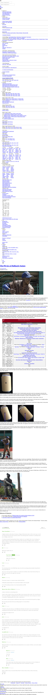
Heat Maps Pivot (5, 222)
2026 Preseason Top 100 (6, 217)
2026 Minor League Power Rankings (9, 187)
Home (11, 138)
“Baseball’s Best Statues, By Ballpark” (20, 516)
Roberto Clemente (32, 331)
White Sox (11, 152)
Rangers (16, 152)
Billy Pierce (32, 354)
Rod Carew (28, 359)
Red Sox (4, 151)
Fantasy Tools (4, 242)
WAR (3, 253)
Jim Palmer (28, 346)
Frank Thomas (16, 354)
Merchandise (4, 235)
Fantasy (18, 38)
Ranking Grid (8, 98)
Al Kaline (40, 357)
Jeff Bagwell (26, 363)
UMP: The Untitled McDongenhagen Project (30, 39)
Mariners (17, 151)
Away (13, 138)
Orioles (4, 149)
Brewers (10, 154)
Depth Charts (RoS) (6, 58)
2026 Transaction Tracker (7, 182)
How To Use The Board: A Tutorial (9, 196)
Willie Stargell (25, 331)
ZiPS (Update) (10, 55)
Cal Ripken (38, 346)
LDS (14, 127)
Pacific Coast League (17, 113)
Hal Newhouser (21, 357)
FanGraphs (4, 26)
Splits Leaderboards (6, 100)
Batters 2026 (4, 136)
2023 (8, 80)
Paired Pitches (5, 224)
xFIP (5, 249)
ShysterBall (22, 38)
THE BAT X (9, 47)
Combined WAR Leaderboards (8, 131)
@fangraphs (13, 682)
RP (7, 162)
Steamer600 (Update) (11, 51)
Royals (10, 149)
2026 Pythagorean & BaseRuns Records (9, 85)
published (14, 306)
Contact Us (18, 682)
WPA (11, 253)
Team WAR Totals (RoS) (7, 146)
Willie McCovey (23, 338)
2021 (13, 80)
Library (3, 230)
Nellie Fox (43, 354)
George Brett (24, 352)
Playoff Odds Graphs (14, 84)
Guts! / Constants (5, 231)
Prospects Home (5, 193)
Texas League (19, 114)
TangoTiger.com (3, 691)
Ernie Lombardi (29, 336)
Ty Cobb (32, 329)
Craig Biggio (32, 363)
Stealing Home (42, 39)
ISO (9, 247)
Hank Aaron (28, 329)
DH (18, 161)
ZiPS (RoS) (4, 55)
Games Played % (13, 67)
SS (10, 161)
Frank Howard (30, 324)
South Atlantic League (15, 115)
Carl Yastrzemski (28, 344)
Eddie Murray (32, 346)
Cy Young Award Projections (7, 69)
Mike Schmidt (20, 327)
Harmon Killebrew (39, 359)
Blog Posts (10, 22)
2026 (6, 93)
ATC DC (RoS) (5, 59)
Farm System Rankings (6, 197)
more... (17, 247)
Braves (4, 154)
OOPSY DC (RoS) (5, 61)
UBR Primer (7, 253)
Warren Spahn (22, 329)
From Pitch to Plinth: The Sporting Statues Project (11, 517)
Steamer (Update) (11, 57)
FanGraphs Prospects (6, 29)
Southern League (13, 114)
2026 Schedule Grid (6, 184)
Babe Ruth (17, 346)
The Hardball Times (12, 37)
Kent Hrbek (33, 359)
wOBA (3, 247)
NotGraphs (19, 37)
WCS (17, 127)
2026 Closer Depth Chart (7, 179)
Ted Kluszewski (23, 336)
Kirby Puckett (23, 359)
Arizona (6, 117)
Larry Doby (34, 356)
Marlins (4, 155)
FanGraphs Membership (6, 11)
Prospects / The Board (6, 238)
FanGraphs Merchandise (6, 12)
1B (7, 161)
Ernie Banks (24, 330)
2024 (6, 80)
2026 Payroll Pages (5, 181)
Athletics (17, 150)
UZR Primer (4, 251)
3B (11, 161)
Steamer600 (4, 51)
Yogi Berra (32, 350)
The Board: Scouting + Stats (7, 195)
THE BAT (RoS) (5, 60)
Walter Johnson (24, 324)
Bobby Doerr (26, 345)
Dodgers (17, 155)
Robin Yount (26, 334)
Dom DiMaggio (34, 345)
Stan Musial (16, 332)
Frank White (29, 352)
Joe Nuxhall (35, 336)
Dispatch (14, 38)
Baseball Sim (4, 221)
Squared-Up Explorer (6, 227)
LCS (11, 127)
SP (6, 162)
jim (11, 556)
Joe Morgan (31, 337)
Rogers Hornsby (22, 332)
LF (13, 161)
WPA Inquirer (4, 134)
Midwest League (7, 115)
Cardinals (10, 155)
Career (18, 93)
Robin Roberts (31, 327)
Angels (16, 148)
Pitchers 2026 (10, 136)
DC (8, 148)
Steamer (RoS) (5, 57)
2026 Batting (4, 121)
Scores (3, 239)
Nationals (4, 158)
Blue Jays (4, 148)
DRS (8, 251)
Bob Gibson (27, 333)
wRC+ (7, 247)
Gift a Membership (5, 13)
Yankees (4, 152)
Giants (16, 156)
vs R (8, 138)
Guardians (11, 148)
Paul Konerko (32, 355)
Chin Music (19, 39)
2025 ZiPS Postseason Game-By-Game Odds (10, 86)
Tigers (10, 150)
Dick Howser (34, 352)
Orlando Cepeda (35, 338)
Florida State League (21, 116)
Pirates (10, 158)
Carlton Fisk (27, 354)
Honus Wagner (20, 331)
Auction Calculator (5, 19)
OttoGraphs (10, 40)
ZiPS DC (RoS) (16, 55)
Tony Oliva (18, 359)
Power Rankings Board (6, 226)
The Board (4, 194)
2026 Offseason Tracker (6, 190)
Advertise (22, 682)
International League (9, 113)
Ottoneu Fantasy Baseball (7, 21)
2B (8, 161)
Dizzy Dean (22, 333)
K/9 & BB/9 (11, 249)
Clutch (15, 253)
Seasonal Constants (5, 255)
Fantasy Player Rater (6, 18)
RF (16, 161)
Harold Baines (26, 355)
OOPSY (4, 48)
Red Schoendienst (34, 332)
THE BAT (4, 47)
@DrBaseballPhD (22, 521)
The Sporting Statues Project (13, 307)
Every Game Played (6, 67)
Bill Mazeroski (38, 331)
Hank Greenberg (34, 357)
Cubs (10, 156)
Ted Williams (21, 344)
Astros (16, 149)
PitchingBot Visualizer (6, 225)
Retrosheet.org (2, 693)
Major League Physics (4, 521)
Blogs (3, 243)
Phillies (4, 159)
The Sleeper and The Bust (11, 32)
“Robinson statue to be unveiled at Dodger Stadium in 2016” (23, 515)
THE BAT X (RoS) (13, 60)
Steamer (3, 44)
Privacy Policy (34, 682)
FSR (10, 251)
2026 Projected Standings (7, 83)
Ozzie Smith (40, 332)
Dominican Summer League (8, 118)
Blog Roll (4, 24)
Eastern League (7, 114)
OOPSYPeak (4, 52)
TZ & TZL (14, 251)
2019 (17, 80)
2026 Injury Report (5, 180)
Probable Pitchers (12, 74)
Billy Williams (34, 330)
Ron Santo (29, 330)
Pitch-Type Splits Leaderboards (8, 101)
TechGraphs (23, 37)
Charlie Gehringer (27, 357)
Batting (3, 110)
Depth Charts (4, 45)
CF (14, 161)
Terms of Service (28, 682)
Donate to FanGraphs (6, 14)
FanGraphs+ (29, 37)
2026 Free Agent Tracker (7, 189)
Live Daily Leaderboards (7, 75)
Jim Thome (29, 356)
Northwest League (22, 115)
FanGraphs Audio (13, 39)
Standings (4, 240)
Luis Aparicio (37, 354)
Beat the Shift (25, 32)
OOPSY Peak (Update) (12, 52)
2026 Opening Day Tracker (7, 191)
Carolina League (14, 116)
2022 (10, 80)
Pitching (7, 110)
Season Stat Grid (5, 102)
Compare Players (14, 98)
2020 (15, 80)
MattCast (12, 652)
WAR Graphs (4, 132)
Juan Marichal (28, 338)
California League (7, 116)
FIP (3, 249)
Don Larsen (27, 350)
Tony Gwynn (29, 343)
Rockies (16, 159)
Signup (3, 22)
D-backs (16, 154)
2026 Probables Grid (6, 185)
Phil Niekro (36, 329)
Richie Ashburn (38, 327)
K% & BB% (13, 247)
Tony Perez (40, 336)
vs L (6, 138)
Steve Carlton (26, 327)
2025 (3, 80)
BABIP (7, 249)
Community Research (6, 34)
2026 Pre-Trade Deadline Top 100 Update (10, 219)
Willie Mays (17, 338)
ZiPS (3, 43)
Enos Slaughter (28, 332)
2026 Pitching (10, 121)
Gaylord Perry (41, 338)
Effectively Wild (9, 27)
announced (28, 300)
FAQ (6, 22)
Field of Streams (19, 32)
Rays (3, 150)
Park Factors (4, 232)
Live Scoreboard (5, 74)
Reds (10, 159)
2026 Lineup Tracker (6, 186)
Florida (9, 117)
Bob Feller (25, 356)
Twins (10, 151)
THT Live (10, 38)
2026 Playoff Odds (5, 84)
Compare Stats (20, 98)
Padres (16, 158)
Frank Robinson (17, 336)
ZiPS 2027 (4, 64)
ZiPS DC (6, 43)
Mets (3, 156)
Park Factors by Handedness (7, 258)
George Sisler (32, 333)
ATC (3, 46)
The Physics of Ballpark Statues (12, 266)
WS (9, 127)
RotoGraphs (4, 31)
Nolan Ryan (29, 361)
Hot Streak (4, 223)
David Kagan (3, 268)
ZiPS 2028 (9, 64)
